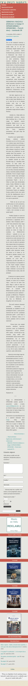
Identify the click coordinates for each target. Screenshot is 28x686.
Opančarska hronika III (7, 17)
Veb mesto (6, 484)
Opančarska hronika (7, 12)
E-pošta (6, 480)
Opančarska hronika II (7, 14)
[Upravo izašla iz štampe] (14, 547)
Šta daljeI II (4, 661)
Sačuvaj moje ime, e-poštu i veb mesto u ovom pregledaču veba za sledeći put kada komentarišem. (13, 491)
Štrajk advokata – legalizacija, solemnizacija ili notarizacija (13, 439)
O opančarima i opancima (8, 9)
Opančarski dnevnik (7, 7)
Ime (5, 475)
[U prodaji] (14, 624)
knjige (7, 419)
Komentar (6, 462)
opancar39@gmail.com (12, 406)
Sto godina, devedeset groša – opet (10, 656)
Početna (3, 5)
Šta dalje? (3, 664)
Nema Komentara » (19, 433)
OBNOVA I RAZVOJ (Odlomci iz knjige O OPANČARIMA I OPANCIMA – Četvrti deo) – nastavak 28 (15, 26)
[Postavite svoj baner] (14, 524)
